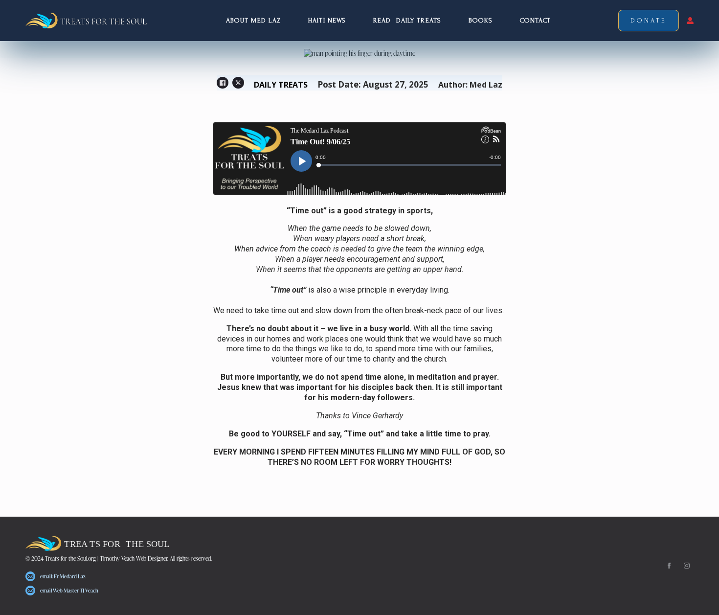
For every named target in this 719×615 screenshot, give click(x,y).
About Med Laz (253, 20)
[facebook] (669, 565)
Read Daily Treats (407, 20)
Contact (535, 20)
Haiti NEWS (327, 20)
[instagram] (687, 565)
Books (481, 20)
